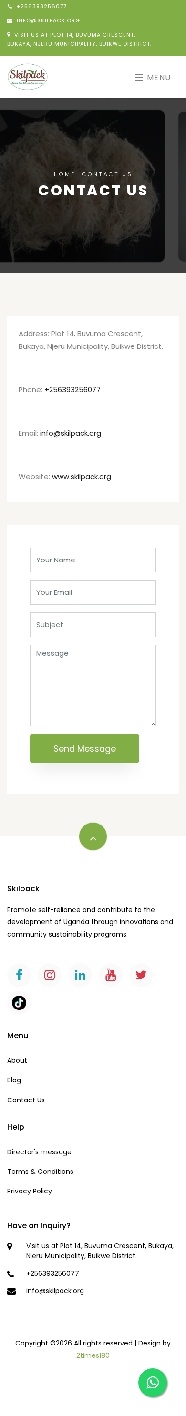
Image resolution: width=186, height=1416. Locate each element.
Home (64, 174)
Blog (14, 1080)
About (17, 1060)
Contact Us (26, 1100)
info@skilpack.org (70, 433)
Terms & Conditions (40, 1171)
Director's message (39, 1152)
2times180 (93, 1355)
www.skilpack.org (81, 476)
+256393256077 (72, 390)
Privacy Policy (29, 1191)
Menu (157, 77)
